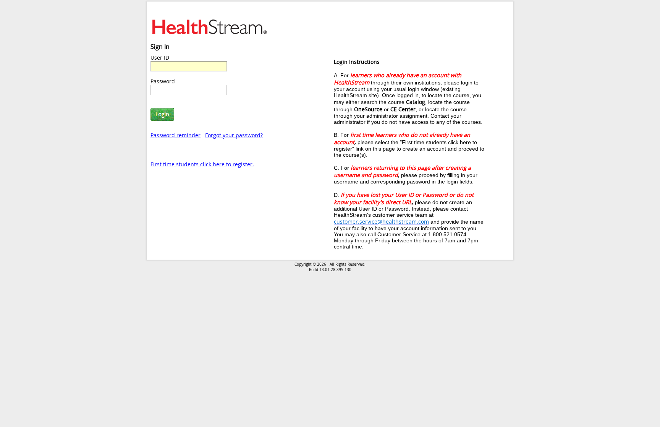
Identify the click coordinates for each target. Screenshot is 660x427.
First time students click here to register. (202, 164)
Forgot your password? (234, 135)
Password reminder (175, 135)
